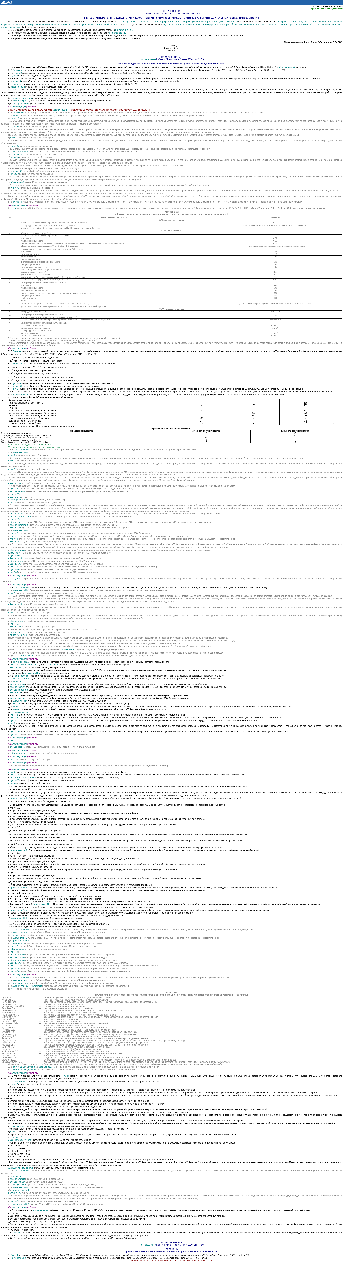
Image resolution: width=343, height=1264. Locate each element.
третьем (32, 777)
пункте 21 (15, 966)
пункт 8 (11, 723)
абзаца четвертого (22, 98)
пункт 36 (14, 157)
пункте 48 (17, 383)
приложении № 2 (21, 394)
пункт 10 (15, 1106)
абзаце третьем (20, 152)
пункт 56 (12, 502)
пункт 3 (14, 76)
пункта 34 (18, 154)
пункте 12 (15, 734)
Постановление (18, 1258)
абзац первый (18, 87)
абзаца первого (21, 103)
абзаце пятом (17, 561)
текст (13, 989)
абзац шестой (15, 564)
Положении (18, 70)
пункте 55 (15, 494)
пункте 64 (17, 386)
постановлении (21, 449)
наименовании (19, 932)
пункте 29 (54, 665)
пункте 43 (17, 1137)
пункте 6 (14, 665)
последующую (19, 205)
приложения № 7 (27, 655)
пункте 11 (17, 709)
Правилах (18, 84)
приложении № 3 (20, 662)
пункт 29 (15, 146)
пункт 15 (12, 759)
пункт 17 (12, 469)
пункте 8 (14, 539)
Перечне (17, 351)
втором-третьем (20, 983)
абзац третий (14, 553)
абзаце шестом (17, 698)
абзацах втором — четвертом (27, 986)
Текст (13, 208)
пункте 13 (18, 578)
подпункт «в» (17, 1126)
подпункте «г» (19, 1184)
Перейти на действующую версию (326, 8)
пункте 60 (15, 555)
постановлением (62, 110)
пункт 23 (14, 138)
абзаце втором (19, 101)
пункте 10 (17, 706)
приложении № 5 (18, 910)
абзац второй (17, 182)
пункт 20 (12, 772)
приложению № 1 (124, 30)
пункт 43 (15, 188)
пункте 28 (15, 775)
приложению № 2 (117, 33)
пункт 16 (12, 461)
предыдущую (19, 107)
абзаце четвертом (19, 525)
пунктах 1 (33, 1069)
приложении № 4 (20, 1190)
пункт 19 (15, 118)
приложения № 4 (42, 904)
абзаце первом (17, 491)
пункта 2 (17, 73)
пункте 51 (15, 488)
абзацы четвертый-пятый (20, 1168)
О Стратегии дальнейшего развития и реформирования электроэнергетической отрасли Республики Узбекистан (180, 22)
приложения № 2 (68, 649)
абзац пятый (14, 497)
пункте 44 (17, 202)
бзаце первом (18, 514)
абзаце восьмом (47, 1067)
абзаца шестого (19, 500)
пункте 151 (15, 519)
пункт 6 (11, 455)
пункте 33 (15, 624)
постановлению (148, 59)
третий (28, 1140)
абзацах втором (18, 777)
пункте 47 (17, 364)
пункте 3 (16, 1176)
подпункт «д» (14, 1193)
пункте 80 (15, 569)
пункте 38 (17, 171)
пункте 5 (16, 81)
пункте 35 (15, 780)
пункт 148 (13, 572)
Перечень (17, 1233)
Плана (65, 1076)
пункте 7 (14, 536)
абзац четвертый (287, 67)
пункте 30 (15, 971)
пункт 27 (14, 1132)
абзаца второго (18, 753)
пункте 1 (16, 115)
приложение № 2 (18, 918)
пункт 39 (14, 174)
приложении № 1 (20, 452)
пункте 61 (15, 567)
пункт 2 (14, 1084)
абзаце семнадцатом (20, 516)
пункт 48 (12, 783)
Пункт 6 (14, 389)
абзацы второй (15, 1140)
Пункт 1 (15, 1255)
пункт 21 (15, 126)
